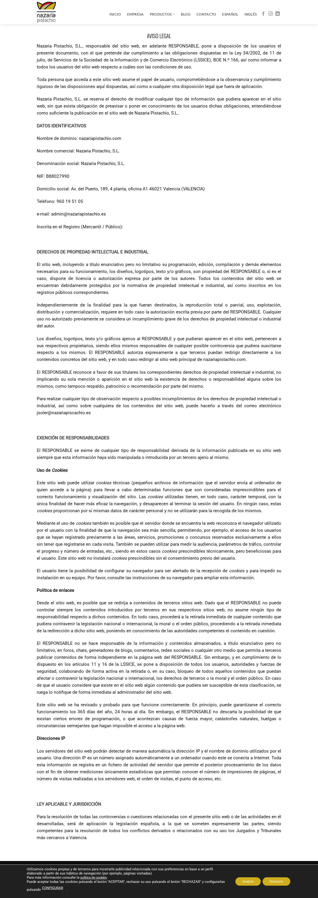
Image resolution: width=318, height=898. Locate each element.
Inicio (115, 14)
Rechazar (276, 881)
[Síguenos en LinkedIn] (277, 14)
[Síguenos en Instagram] (270, 14)
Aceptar (248, 881)
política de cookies (93, 877)
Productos (161, 14)
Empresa (135, 14)
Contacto (206, 14)
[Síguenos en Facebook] (263, 14)
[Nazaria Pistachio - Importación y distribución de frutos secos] (46, 12)
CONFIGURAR (52, 888)
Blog (185, 14)
